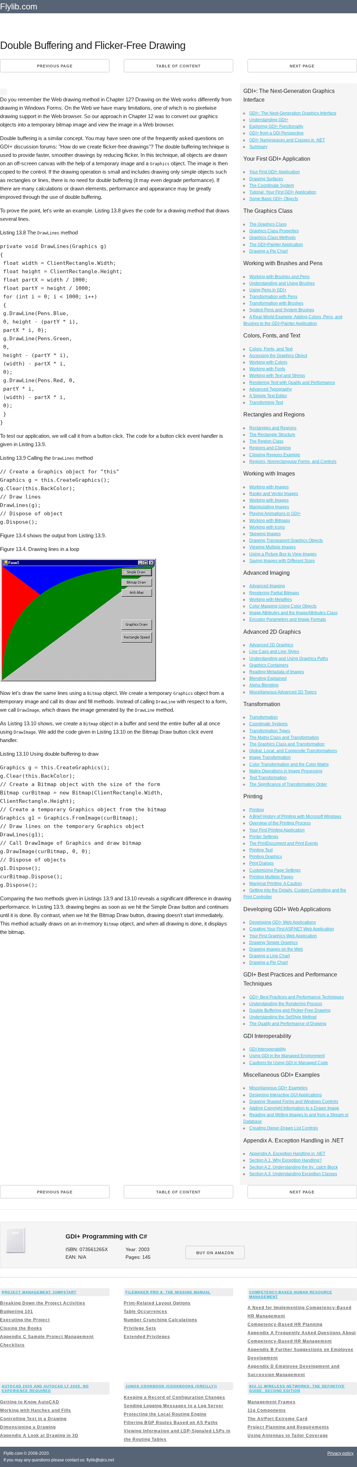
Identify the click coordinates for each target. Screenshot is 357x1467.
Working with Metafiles (270, 599)
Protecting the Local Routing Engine (165, 1414)
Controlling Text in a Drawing (33, 1418)
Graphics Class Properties (274, 230)
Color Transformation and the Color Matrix (289, 764)
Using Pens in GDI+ (268, 290)
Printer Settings (263, 836)
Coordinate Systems (268, 723)
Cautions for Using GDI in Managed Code (288, 1062)
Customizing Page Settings (275, 870)
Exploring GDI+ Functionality (276, 126)
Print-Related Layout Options (157, 1303)
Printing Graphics (265, 856)
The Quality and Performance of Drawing (287, 1023)
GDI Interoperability (267, 1049)
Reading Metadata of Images (276, 671)
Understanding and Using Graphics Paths (288, 658)
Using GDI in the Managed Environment (287, 1055)
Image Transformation (270, 757)
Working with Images (269, 487)
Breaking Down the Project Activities (42, 1303)
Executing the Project (25, 1319)
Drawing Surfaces (266, 178)
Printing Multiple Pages (271, 876)
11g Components (267, 1410)
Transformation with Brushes (276, 303)
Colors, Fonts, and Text (271, 349)
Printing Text (261, 850)
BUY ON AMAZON (215, 1253)
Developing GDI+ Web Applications (282, 922)
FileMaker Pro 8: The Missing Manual (168, 1292)
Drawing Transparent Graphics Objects (286, 540)
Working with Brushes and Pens (279, 276)
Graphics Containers (268, 665)
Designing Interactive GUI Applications (285, 1094)
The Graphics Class (268, 224)
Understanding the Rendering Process (285, 1003)
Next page (302, 66)
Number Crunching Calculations (160, 1319)
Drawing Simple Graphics (273, 942)
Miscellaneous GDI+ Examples (278, 1087)
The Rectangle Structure (272, 434)
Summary (258, 146)
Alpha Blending (264, 685)
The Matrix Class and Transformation (284, 737)
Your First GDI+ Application (274, 171)
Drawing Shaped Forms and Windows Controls (293, 1101)
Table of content (178, 66)
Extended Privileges (147, 1336)
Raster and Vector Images (273, 493)
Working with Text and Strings (277, 375)
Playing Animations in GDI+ (275, 513)
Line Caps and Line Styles (274, 651)
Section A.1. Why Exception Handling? (285, 1160)
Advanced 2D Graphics (271, 644)
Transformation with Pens (273, 296)
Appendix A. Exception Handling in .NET (287, 1153)
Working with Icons (267, 527)
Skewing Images (265, 533)
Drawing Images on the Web (276, 949)
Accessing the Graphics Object (278, 355)
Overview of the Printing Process (280, 823)
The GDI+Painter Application (276, 244)
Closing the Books (21, 1328)
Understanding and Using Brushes (282, 283)
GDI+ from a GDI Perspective (276, 133)
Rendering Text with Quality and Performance (292, 382)
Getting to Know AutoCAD (29, 1402)
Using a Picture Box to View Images (283, 554)
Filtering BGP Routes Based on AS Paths (171, 1422)
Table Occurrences (145, 1311)
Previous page (55, 66)
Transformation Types (269, 730)
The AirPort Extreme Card (277, 1418)
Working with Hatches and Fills (35, 1410)
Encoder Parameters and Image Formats (287, 619)
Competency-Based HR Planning (285, 1324)
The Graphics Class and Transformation (287, 744)
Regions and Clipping (270, 447)
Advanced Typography (270, 389)
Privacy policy (340, 1453)
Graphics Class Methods (272, 237)
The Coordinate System (271, 185)
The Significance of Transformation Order (288, 784)
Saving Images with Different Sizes (282, 560)
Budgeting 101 (16, 1311)
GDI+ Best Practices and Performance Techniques (296, 997)
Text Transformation (268, 777)
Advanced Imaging (267, 585)
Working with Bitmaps (269, 520)
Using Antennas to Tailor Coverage (288, 1435)
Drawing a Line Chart (269, 955)
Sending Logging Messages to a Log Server (173, 1405)
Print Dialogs (261, 863)
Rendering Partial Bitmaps (274, 592)
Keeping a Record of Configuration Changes (174, 1397)
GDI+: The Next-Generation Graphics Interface (292, 113)
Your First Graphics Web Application (283, 936)
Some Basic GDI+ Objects (273, 198)
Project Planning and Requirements (288, 1427)
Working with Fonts (267, 368)
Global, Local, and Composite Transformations (293, 750)
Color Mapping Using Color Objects (283, 606)
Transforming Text (266, 402)
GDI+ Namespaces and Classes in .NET (287, 140)
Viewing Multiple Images (272, 547)
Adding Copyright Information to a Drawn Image (294, 1108)
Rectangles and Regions (272, 428)
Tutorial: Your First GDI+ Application (282, 192)
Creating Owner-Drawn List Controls (283, 1128)
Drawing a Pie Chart (268, 251)
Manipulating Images (269, 506)
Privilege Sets (140, 1328)
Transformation (263, 717)
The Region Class (266, 441)
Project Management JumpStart (39, 1292)
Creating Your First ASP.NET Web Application (291, 929)
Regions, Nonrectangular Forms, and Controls (292, 461)
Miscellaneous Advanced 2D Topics (283, 692)
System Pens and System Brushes (281, 309)
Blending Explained (268, 678)
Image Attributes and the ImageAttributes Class (293, 612)
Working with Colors (268, 362)
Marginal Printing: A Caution (275, 883)
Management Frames (272, 1402)
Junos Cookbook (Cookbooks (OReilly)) (171, 1386)
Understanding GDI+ (268, 119)
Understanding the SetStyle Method (283, 1017)
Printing (256, 809)
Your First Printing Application (277, 830)
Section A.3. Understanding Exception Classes (293, 1173)
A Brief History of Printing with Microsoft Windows (295, 816)
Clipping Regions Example (274, 454)
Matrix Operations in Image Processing (285, 771)
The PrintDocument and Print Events (283, 843)
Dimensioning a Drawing (28, 1427)
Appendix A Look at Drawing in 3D (39, 1435)
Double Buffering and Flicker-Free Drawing (290, 1010)
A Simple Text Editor (268, 395)
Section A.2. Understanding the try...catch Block (293, 1167)
